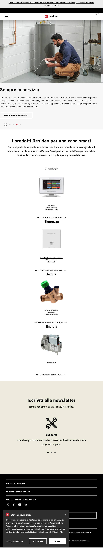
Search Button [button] (97, 14)
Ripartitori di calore (51, 209)
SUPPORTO (51, 433)
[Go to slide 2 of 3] (51, 452)
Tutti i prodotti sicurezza (49, 270)
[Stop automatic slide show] (5, 124)
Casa (52, 16)
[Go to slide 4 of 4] (20, 124)
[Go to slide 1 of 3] (48, 452)
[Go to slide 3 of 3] (55, 452)
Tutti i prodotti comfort (48, 218)
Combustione (51, 362)
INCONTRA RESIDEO (19, 483)
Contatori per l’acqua (51, 314)
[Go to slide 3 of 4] (17, 124)
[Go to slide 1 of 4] (10, 124)
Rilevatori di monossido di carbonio (51, 258)
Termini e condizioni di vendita (79, 533)
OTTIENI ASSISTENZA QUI (22, 491)
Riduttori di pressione (51, 310)
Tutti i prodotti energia (48, 375)
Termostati (51, 205)
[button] (65, 515)
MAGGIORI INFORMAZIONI (16, 115)
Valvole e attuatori (51, 207)
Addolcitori (51, 312)
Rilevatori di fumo (51, 260)
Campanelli (51, 262)
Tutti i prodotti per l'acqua (48, 323)
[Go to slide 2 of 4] (13, 124)
